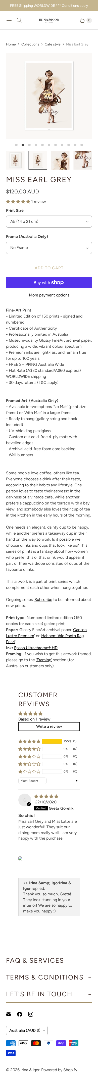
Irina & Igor (30, 1069)
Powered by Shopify (59, 1069)
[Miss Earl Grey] (49, 96)
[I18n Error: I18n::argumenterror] (15, 160)
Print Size (15, 210)
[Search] (19, 20)
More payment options (49, 295)
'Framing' (44, 659)
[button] (18, 201)
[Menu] (9, 20)
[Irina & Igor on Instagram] (33, 1014)
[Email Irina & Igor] (11, 1014)
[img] (46, 796)
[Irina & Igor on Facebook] (22, 1014)
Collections (30, 44)
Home (11, 44)
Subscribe (43, 599)
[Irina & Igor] (49, 20)
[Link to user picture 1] (20, 858)
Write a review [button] (49, 726)
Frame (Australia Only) (27, 236)
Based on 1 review (34, 719)
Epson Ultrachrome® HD (36, 647)
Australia (24, 1030)
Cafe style (53, 44)
